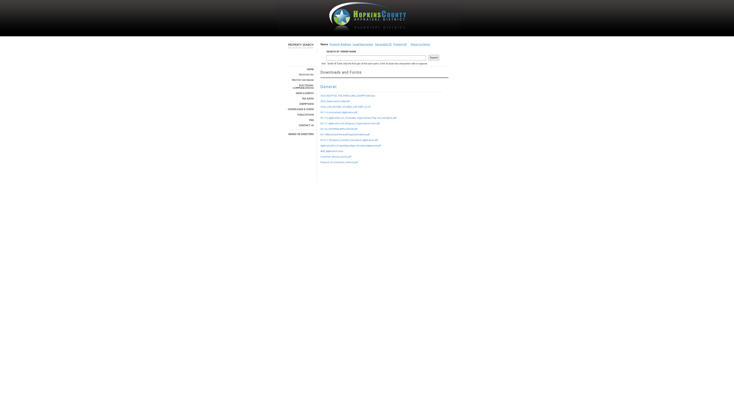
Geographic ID (383, 44)
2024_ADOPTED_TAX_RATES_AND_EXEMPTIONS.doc (347, 95)
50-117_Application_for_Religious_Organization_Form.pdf (350, 123)
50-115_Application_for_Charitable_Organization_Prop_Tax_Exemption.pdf (358, 118)
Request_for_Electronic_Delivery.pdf (339, 162)
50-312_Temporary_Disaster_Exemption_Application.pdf (349, 140)
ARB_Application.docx (331, 151)
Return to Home (420, 44)
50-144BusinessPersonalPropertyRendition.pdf (345, 134)
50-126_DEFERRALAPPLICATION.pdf (338, 129)
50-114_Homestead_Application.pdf (338, 112)
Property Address (340, 44)
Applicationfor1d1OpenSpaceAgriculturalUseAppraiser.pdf (350, 145)
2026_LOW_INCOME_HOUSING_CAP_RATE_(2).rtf (345, 107)
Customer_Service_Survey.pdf (335, 156)
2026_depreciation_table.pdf (335, 101)
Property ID (400, 44)
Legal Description (363, 44)
